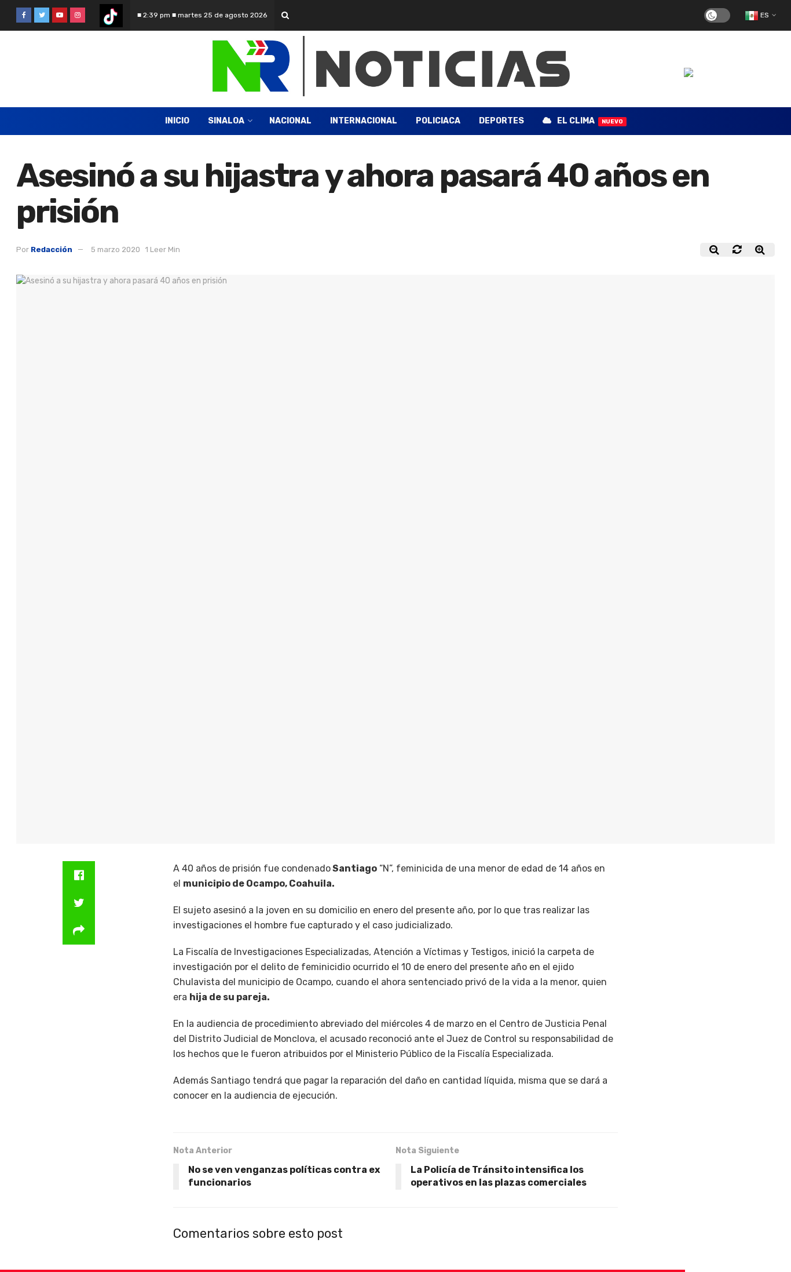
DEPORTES (501, 121)
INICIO (177, 121)
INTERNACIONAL (363, 121)
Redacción (51, 249)
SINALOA (226, 121)
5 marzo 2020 (115, 249)
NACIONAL (290, 121)
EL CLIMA (590, 121)
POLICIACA (438, 121)
